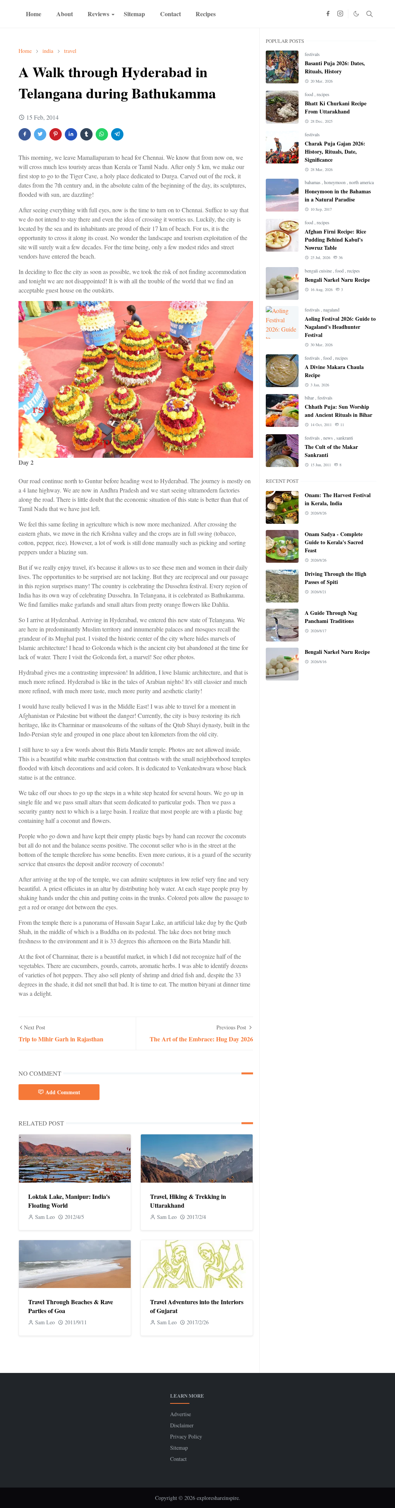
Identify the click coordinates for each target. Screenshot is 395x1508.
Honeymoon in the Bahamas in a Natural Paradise (338, 195)
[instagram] (340, 14)
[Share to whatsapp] (102, 134)
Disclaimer (182, 1425)
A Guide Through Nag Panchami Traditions (331, 617)
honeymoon (335, 182)
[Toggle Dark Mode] (356, 13)
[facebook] (328, 14)
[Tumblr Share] (86, 134)
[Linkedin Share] (71, 134)
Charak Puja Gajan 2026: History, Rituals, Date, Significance (335, 151)
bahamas (313, 182)
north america (361, 182)
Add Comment (63, 1092)
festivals (312, 54)
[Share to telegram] (117, 134)
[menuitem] (34, 14)
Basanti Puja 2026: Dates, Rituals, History (335, 67)
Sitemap (179, 1447)
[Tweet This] (40, 134)
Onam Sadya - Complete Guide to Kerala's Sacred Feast (334, 542)
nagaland (331, 309)
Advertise (180, 1414)
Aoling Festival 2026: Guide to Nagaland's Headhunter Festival (340, 327)
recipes (323, 94)
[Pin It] (55, 134)
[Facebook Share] (25, 134)
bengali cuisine (319, 270)
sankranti (344, 438)
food (309, 94)
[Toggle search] (369, 14)
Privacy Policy (186, 1436)
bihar (310, 397)
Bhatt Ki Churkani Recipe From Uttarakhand (335, 107)
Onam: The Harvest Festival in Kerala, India (338, 499)
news (328, 438)
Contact (178, 1458)
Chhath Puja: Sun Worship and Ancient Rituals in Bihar (338, 411)
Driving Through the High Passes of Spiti (335, 578)
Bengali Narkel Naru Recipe (337, 280)
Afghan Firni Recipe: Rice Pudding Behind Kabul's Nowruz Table (335, 239)
